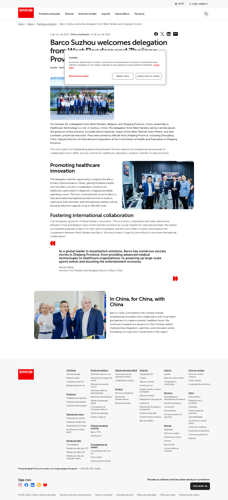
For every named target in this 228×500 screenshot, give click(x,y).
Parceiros (139, 14)
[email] (175, 34)
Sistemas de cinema (75, 414)
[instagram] (20, 485)
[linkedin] (168, 34)
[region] (115, 67)
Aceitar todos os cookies (149, 76)
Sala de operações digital (126, 370)
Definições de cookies (79, 76)
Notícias (69, 14)
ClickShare (71, 370)
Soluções (144, 370)
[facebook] (156, 34)
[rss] (39, 485)
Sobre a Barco (122, 14)
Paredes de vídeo (73, 441)
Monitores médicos (99, 370)
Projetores (71, 394)
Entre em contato (88, 14)
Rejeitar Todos (122, 76)
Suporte (106, 14)
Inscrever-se (200, 486)
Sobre (191, 393)
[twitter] (162, 34)
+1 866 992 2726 (90, 469)
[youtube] (45, 485)
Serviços (119, 389)
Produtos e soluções (49, 14)
